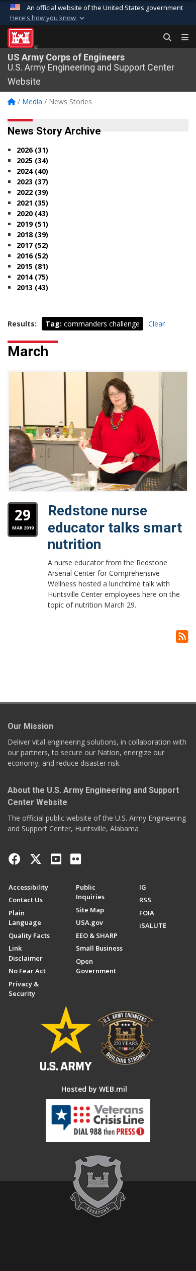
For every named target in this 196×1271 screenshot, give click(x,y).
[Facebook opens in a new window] (15, 859)
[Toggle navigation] (180, 37)
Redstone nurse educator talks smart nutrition (115, 527)
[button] (48, 18)
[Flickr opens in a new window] (75, 859)
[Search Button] (163, 37)
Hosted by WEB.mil (94, 1089)
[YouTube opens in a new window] (56, 859)
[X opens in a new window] (36, 859)
